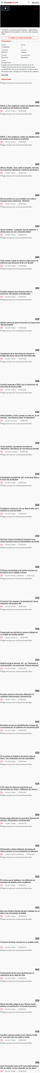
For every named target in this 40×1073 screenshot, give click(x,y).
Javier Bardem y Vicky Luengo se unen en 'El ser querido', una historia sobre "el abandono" (19, 416)
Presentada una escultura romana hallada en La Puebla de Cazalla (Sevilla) (19, 633)
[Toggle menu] (2, 2)
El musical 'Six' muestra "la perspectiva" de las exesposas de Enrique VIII (19, 602)
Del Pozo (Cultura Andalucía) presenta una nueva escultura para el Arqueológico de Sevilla (19, 540)
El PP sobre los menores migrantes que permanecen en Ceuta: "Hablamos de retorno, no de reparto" (19, 788)
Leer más (4, 75)
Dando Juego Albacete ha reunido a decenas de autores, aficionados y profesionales (19, 819)
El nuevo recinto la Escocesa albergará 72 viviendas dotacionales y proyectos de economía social (17, 695)
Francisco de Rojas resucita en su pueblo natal (19, 942)
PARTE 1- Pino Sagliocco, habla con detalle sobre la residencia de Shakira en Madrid (20, 138)
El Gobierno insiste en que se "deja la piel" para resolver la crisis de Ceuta (19, 509)
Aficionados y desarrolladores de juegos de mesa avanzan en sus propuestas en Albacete (19, 850)
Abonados (35, 3)
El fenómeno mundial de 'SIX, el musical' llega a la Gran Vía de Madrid (19, 478)
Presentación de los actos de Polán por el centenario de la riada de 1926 (17, 974)
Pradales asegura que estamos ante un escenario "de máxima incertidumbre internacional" (16, 292)
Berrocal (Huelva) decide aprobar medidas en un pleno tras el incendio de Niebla (20, 912)
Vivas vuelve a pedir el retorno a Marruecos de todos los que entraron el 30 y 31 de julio (19, 262)
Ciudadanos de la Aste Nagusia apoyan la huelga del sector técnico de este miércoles (17, 354)
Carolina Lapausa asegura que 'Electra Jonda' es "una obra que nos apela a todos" (19, 1036)
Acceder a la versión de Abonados (21, 38)
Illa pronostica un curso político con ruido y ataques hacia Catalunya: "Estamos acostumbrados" (18, 200)
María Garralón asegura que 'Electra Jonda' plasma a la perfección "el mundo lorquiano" (18, 1005)
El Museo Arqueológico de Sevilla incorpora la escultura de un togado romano (18, 571)
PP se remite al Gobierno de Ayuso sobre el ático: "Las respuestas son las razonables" (17, 757)
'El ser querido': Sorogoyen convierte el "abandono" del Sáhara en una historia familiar (19, 447)
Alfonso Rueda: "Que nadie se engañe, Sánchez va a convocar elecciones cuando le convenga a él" (19, 169)
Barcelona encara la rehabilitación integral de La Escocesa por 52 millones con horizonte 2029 (19, 726)
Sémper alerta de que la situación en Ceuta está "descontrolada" (20, 323)
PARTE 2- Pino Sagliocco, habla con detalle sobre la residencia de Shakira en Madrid (20, 107)
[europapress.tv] (11, 2)
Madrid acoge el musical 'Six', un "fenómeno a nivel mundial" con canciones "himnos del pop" (19, 664)
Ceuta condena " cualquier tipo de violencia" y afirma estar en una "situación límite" (19, 231)
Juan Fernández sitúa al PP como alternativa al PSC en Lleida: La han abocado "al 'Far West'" (19, 1067)
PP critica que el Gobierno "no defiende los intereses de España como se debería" (17, 881)
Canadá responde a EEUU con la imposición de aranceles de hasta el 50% (19, 385)
